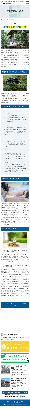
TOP (4, 19)
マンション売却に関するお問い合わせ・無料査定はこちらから (15, 304)
